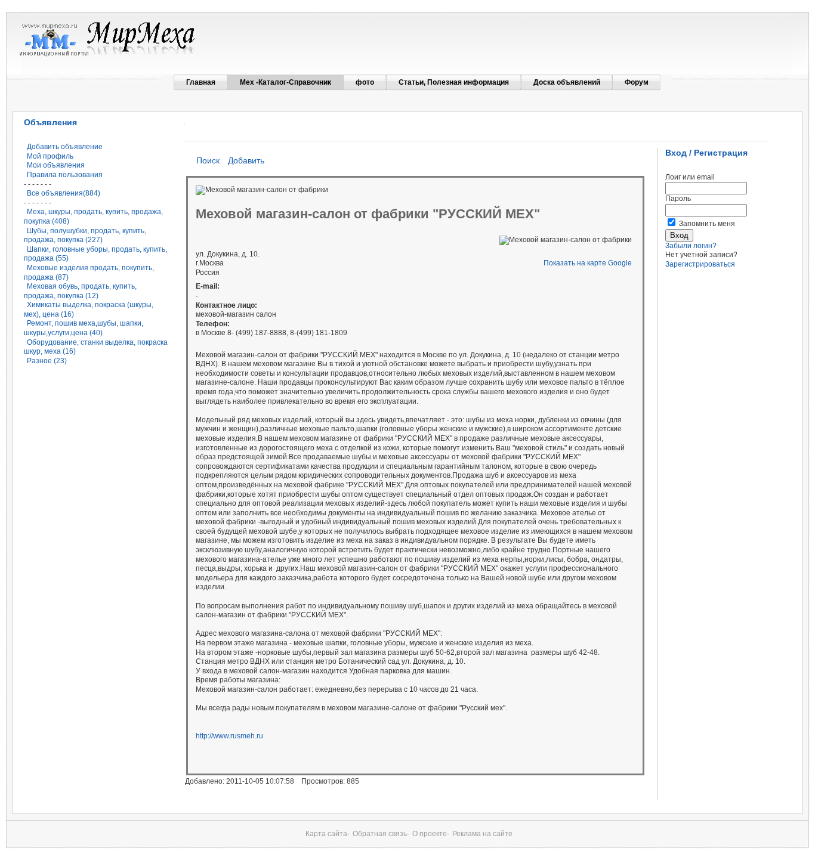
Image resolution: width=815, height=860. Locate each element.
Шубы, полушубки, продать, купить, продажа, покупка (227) (85, 236)
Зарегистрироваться (700, 264)
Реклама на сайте (482, 834)
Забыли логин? (691, 246)
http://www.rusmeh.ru (229, 736)
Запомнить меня (707, 223)
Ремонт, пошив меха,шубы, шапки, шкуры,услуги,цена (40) (83, 328)
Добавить (246, 160)
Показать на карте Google (588, 263)
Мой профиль (50, 156)
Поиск (208, 160)
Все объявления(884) (63, 193)
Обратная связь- (381, 834)
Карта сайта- (327, 834)
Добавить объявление (65, 147)
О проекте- (430, 834)
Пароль (678, 198)
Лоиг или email (690, 177)
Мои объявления (56, 165)
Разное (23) (47, 361)
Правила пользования (65, 175)
